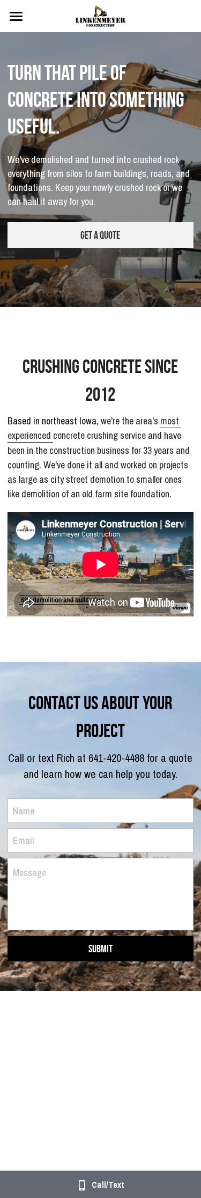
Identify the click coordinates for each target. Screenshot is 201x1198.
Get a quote (100, 235)
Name (23, 810)
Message (29, 872)
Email (23, 840)
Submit (100, 948)
